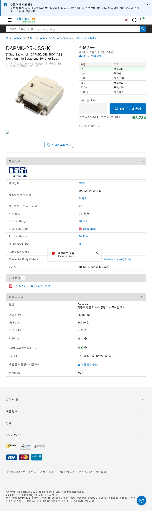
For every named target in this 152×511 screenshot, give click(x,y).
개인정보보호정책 (15, 471)
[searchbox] (73, 29)
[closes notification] (147, 4)
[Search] (143, 29)
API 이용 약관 (85, 471)
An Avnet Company (17, 491)
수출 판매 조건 (67, 471)
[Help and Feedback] (141, 500)
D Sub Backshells (85, 38)
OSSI (82, 183)
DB (80, 243)
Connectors (19, 38)
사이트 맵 (101, 471)
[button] (9, 20)
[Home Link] (33, 20)
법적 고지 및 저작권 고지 (41, 471)
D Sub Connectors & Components (50, 38)
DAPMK (83, 221)
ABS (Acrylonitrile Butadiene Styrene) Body (105, 259)
